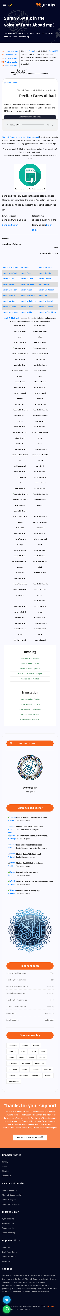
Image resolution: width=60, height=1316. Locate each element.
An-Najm (12, 1075)
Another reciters (12, 62)
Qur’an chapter (8, 1228)
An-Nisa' (36, 1045)
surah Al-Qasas (27, 284)
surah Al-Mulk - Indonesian (30, 709)
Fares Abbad (35, 33)
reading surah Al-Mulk (30, 679)
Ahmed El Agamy (20, 342)
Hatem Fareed (20, 381)
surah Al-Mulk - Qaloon (30, 669)
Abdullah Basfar (20, 488)
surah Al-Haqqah (46, 307)
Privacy (5, 1162)
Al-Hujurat (35, 1069)
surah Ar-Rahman (28, 301)
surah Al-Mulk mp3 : (12, 318)
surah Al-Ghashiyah (47, 312)
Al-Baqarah (13, 1045)
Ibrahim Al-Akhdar (40, 342)
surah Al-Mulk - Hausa (30, 714)
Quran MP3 (53, 51)
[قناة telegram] (7, 1300)
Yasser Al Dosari (40, 640)
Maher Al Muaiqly (20, 550)
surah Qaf (43, 295)
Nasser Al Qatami (40, 617)
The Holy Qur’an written (12, 1195)
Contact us (6, 1176)
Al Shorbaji (20, 527)
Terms (4, 1166)
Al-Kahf (11, 1057)
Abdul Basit (20, 443)
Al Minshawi (20, 595)
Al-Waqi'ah (36, 1075)
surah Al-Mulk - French (30, 704)
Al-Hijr (42, 1051)
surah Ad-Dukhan (46, 290)
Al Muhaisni (20, 572)
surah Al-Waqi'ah (46, 301)
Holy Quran (29, 51)
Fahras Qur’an (8, 1223)
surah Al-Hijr (8, 279)
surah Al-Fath (9, 295)
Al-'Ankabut (44, 284)
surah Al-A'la (26, 312)
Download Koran (10, 225)
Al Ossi (40, 443)
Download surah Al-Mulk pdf (30, 674)
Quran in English (9, 1199)
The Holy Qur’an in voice (14, 33)
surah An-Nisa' (45, 267)
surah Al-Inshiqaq (10, 312)
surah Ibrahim (45, 273)
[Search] (11, 744)
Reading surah (11, 65)
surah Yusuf (26, 273)
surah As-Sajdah (10, 290)
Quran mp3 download (11, 1204)
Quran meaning (8, 1233)
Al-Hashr (48, 1075)
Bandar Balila (20, 359)
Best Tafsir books (9, 1252)
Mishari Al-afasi (20, 617)
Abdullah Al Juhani (40, 488)
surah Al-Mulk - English (30, 699)
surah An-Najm (9, 301)
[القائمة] (4, 5)
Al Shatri (20, 421)
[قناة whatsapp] (7, 1309)
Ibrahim (33, 1051)
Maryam (21, 1057)
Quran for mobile (9, 1256)
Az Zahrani (40, 466)
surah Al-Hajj (8, 284)
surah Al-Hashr (9, 307)
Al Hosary (40, 595)
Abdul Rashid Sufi (20, 466)
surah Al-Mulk (27, 307)
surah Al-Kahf (27, 279)
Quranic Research (9, 1190)
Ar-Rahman (23, 1075)
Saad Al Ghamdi (20, 404)
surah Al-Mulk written (30, 659)
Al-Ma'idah (12, 1051)
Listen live (6, 1261)
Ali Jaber (40, 505)
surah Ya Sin (26, 290)
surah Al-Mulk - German (30, 719)
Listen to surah (11, 51)
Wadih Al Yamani (20, 640)
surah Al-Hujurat (28, 295)
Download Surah (12, 55)
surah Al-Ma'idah (10, 273)
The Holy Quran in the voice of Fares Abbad (20, 137)
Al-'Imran (25, 267)
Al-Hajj (31, 1057)
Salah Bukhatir (40, 421)
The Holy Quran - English (29, 1137)
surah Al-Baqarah (10, 267)
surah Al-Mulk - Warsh (30, 664)
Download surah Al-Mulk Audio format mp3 (30, 188)
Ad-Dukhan (13, 1069)
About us (5, 1171)
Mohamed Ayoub (40, 550)
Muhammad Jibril (40, 572)
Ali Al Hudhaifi (20, 505)
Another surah (11, 58)
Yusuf (23, 1051)
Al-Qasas (42, 1057)
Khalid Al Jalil (40, 359)
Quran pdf (6, 1247)
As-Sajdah (26, 1063)
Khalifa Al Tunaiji (40, 381)
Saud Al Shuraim (40, 404)
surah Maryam (45, 279)
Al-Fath (24, 1069)
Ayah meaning (8, 1219)
